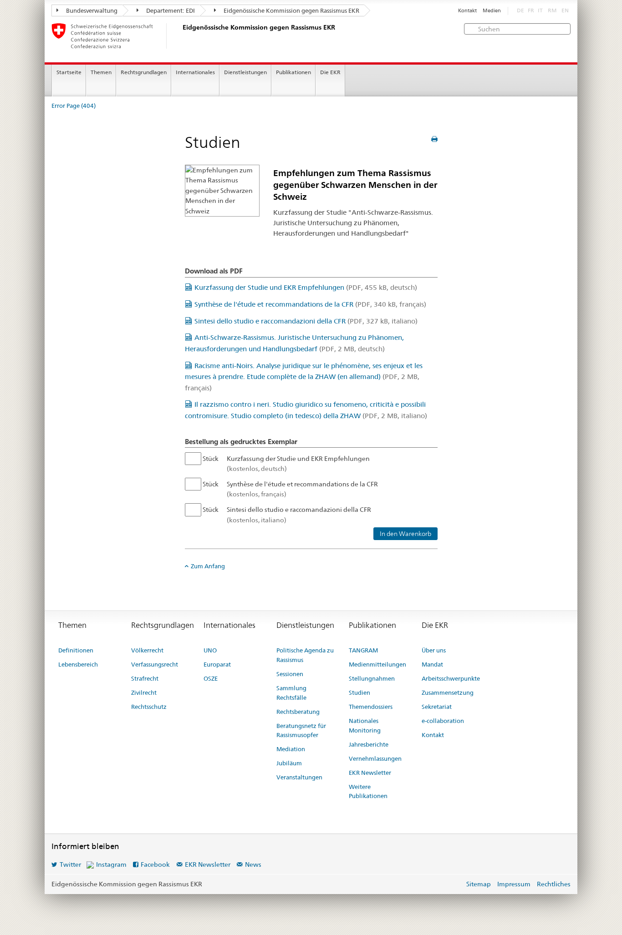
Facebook (155, 864)
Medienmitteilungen (377, 664)
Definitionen (75, 650)
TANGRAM (363, 650)
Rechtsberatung (298, 711)
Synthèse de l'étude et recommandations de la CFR (310, 304)
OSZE (211, 678)
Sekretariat (437, 706)
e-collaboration (443, 720)
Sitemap (478, 884)
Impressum (513, 884)
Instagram (111, 864)
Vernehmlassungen (375, 758)
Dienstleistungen (245, 72)
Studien (359, 692)
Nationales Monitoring (365, 725)
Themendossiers (371, 706)
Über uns (434, 650)
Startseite (69, 72)
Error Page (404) (73, 105)
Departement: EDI (170, 10)
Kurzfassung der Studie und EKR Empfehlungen (305, 287)
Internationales (195, 72)
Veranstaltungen (299, 777)
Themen (101, 72)
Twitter (70, 864)
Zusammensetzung (448, 692)
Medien (492, 11)
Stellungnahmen (372, 678)
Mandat (432, 664)
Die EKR (330, 72)
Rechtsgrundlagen (144, 72)
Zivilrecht (144, 692)
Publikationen (293, 72)
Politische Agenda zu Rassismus (305, 655)
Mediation (290, 749)
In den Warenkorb (405, 533)
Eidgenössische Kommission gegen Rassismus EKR (290, 10)
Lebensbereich (78, 664)
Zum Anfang (208, 566)
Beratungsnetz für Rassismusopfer (301, 730)
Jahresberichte (368, 744)
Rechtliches (554, 884)
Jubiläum (289, 763)
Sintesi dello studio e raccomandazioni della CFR (306, 321)
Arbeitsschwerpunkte (451, 678)
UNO (210, 650)
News (253, 864)
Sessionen (289, 673)
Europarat (217, 664)
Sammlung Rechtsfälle (291, 692)
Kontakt (467, 11)
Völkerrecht (147, 650)
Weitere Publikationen (368, 791)
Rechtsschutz (149, 706)
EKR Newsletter (370, 772)
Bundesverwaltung (91, 10)
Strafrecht (144, 678)
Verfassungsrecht (154, 664)
